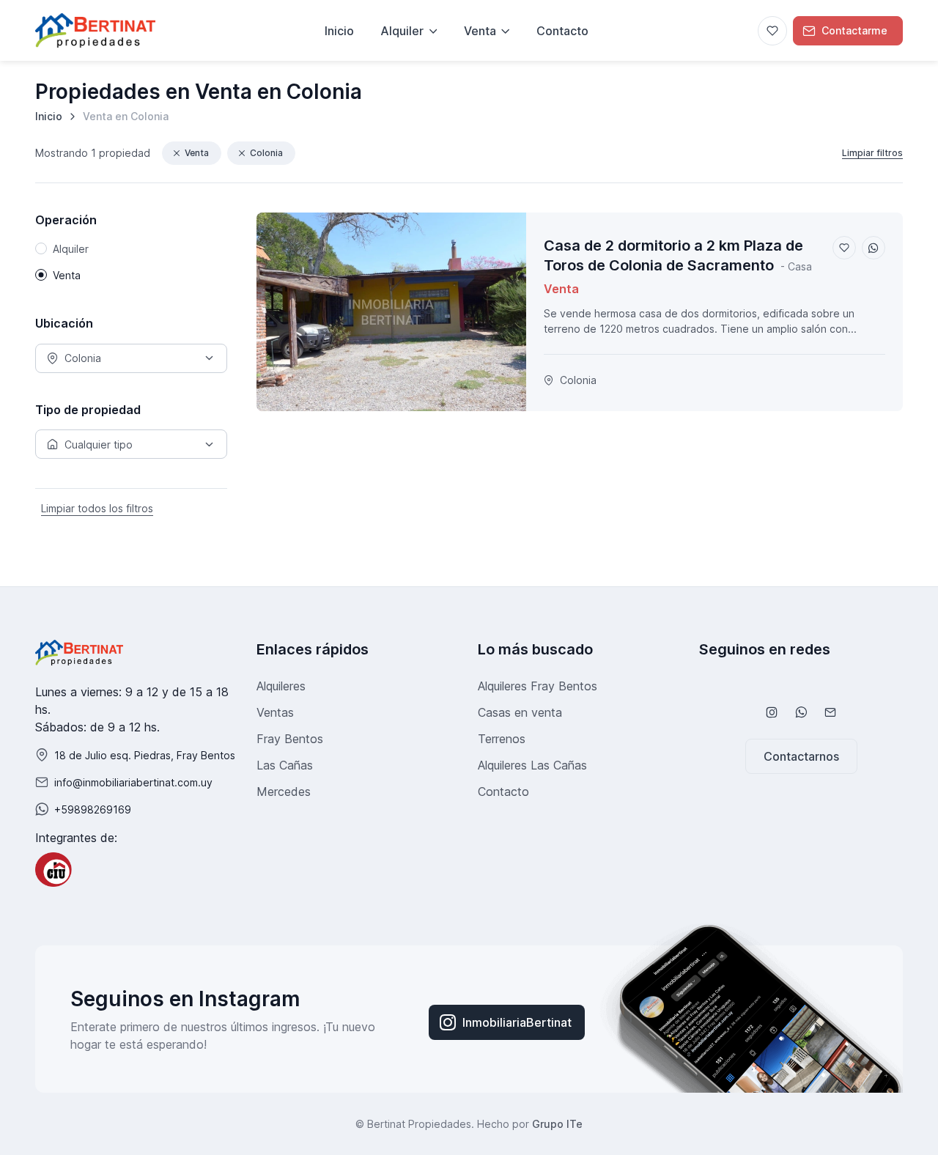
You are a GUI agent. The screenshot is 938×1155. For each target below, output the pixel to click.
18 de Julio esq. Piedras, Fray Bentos (144, 755)
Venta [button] (480, 30)
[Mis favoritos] (772, 30)
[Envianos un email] (830, 712)
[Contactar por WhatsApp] (873, 247)
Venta (197, 152)
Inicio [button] (339, 30)
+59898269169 (92, 809)
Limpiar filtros (872, 152)
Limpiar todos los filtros (97, 508)
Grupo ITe (557, 1124)
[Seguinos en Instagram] (771, 712)
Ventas (275, 712)
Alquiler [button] (402, 30)
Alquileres (281, 686)
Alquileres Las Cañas (532, 765)
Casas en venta (520, 712)
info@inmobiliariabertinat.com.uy (133, 782)
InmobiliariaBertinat (517, 1022)
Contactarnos (801, 756)
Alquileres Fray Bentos (537, 686)
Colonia (266, 152)
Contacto (562, 30)
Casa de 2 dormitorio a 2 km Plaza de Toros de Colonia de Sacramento (673, 255)
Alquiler (71, 249)
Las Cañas (284, 765)
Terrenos (501, 738)
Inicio (48, 116)
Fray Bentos (289, 738)
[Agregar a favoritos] (844, 247)
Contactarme (854, 30)
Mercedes (283, 791)
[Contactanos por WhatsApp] (801, 712)
